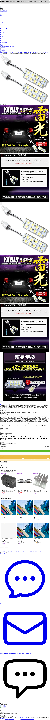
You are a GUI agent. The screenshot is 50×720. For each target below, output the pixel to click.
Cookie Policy (32, 551)
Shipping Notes (2, 465)
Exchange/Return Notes (4, 467)
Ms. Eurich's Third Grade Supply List (22, 515)
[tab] (25, 414)
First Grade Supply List (37, 515)
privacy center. (2, 718)
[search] (0, 6)
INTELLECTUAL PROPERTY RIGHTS (27, 719)
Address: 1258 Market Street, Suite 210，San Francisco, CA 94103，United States (18, 653)
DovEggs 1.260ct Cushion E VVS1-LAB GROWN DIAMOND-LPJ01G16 (8, 539)
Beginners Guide (15, 551)
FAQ (5, 553)
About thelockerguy (3, 551)
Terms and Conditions (26, 551)
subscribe (2, 712)
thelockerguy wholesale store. (9, 719)
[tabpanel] (25, 425)
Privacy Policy (20, 551)
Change (48, 446)
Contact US (2, 553)
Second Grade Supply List (5, 515)
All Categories (41, 551)
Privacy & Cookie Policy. (23, 717)
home (1, 52)
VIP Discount (37, 551)
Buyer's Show (10, 551)
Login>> (4, 493)
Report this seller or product (4, 404)
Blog (7, 551)
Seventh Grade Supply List (37, 538)
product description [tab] (3, 413)
